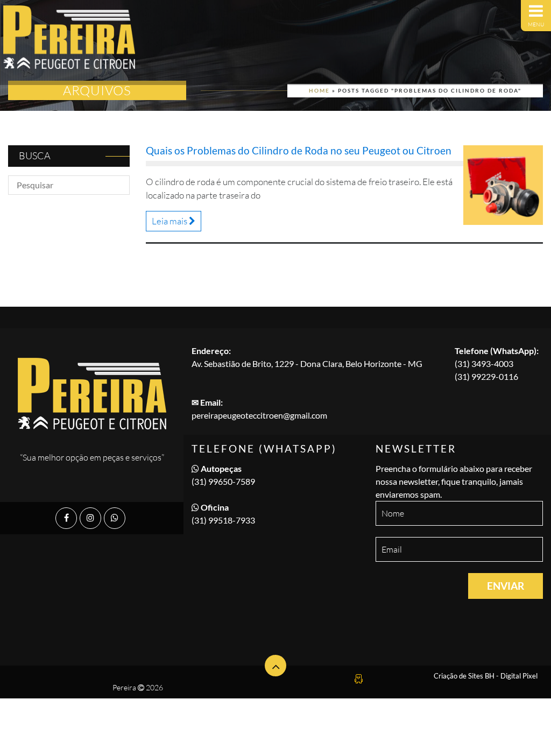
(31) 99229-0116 (486, 376)
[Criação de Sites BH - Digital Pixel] (359, 677)
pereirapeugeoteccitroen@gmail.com (259, 415)
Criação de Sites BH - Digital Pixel (486, 676)
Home (319, 90)
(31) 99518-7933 (223, 520)
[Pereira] (69, 42)
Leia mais (170, 221)
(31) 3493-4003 (484, 363)
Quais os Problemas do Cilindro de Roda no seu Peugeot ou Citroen (298, 151)
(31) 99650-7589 (223, 481)
